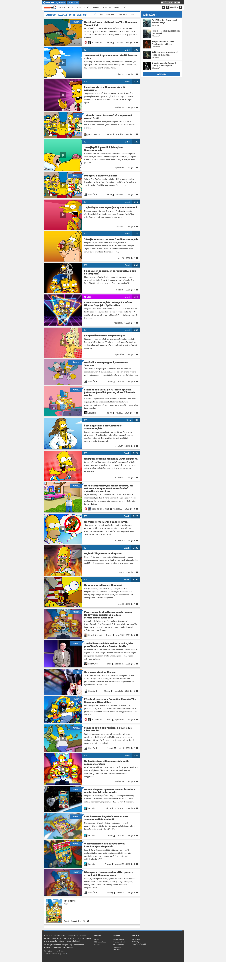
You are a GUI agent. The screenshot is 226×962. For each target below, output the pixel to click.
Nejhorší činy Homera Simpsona (103, 553)
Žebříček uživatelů (139, 944)
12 (134, 134)
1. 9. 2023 (124, 572)
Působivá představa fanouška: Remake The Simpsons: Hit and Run (110, 700)
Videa (79, 7)
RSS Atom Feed (100, 942)
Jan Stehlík (92, 412)
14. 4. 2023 (123, 604)
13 (134, 691)
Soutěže (87, 7)
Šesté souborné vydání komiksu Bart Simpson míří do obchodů (106, 818)
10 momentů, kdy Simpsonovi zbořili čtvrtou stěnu (110, 57)
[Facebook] (172, 2)
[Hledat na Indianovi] (163, 7)
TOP (85, 49)
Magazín (62, 7)
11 (134, 412)
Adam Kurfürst (97, 508)
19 (134, 42)
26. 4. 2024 (122, 412)
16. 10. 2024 (122, 322)
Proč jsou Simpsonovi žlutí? (100, 175)
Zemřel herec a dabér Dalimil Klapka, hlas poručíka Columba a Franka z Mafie (108, 645)
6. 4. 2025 (122, 134)
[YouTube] (162, 2)
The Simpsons (70, 900)
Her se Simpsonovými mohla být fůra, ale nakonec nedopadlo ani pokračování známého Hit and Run (108, 488)
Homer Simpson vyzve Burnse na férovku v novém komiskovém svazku (109, 791)
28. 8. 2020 (123, 835)
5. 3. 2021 (124, 748)
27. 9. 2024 (122, 42)
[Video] (63, 62)
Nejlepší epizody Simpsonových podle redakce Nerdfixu (106, 762)
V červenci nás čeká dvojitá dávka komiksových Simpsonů (104, 845)
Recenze (71, 7)
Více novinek (161, 74)
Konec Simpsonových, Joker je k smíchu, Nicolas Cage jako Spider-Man (108, 304)
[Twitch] (165, 2)
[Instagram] (168, 2)
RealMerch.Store (73, 3)
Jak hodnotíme (118, 944)
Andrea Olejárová (94, 134)
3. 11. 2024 (123, 289)
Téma (78, 115)
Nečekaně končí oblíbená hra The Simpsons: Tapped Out (110, 23)
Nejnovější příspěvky (136, 940)
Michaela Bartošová (95, 635)
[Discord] (178, 2)
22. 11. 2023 (121, 508)
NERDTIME (87, 296)
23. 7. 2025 (122, 107)
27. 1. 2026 (123, 74)
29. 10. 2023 (122, 540)
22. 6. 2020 (122, 864)
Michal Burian (97, 42)
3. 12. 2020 (122, 808)
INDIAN (97, 944)
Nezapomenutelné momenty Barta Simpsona (111, 458)
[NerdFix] (50, 7)
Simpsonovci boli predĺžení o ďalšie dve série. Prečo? (108, 729)
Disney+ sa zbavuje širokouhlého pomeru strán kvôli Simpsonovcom (108, 873)
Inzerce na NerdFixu (117, 948)
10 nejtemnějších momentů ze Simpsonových (111, 239)
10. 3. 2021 (122, 781)
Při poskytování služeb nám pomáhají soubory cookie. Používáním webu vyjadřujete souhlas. (64, 945)
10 (134, 508)
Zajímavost (75, 175)
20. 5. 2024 (122, 354)
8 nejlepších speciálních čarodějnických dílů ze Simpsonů (110, 272)
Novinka (76, 22)
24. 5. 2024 (123, 381)
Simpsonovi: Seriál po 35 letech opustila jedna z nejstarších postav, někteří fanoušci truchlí (110, 392)
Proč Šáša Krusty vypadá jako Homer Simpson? (106, 364)
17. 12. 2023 (122, 446)
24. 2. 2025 (122, 167)
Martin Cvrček (93, 663)
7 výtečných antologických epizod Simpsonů (110, 207)
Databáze (96, 7)
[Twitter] (175, 2)
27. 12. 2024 (123, 226)
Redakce (116, 7)
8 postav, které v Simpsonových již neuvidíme (104, 88)
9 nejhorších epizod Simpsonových (104, 335)
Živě (124, 7)
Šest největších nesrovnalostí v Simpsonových (102, 427)
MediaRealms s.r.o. (51, 951)
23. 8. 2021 (122, 719)
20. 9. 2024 (123, 258)
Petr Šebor (92, 808)
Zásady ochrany (119, 939)
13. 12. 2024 (123, 194)
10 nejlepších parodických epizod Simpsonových (103, 148)
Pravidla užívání (119, 942)
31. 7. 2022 (123, 635)
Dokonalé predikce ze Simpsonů (103, 585)
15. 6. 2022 (122, 663)
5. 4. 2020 (123, 892)
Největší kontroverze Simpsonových (106, 521)
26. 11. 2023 (122, 477)
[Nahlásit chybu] (66, 954)
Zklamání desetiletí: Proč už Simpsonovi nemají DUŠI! (108, 117)
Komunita (107, 7)
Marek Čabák (92, 194)
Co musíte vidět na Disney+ (100, 672)
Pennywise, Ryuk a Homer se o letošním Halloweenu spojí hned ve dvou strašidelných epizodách (108, 614)
